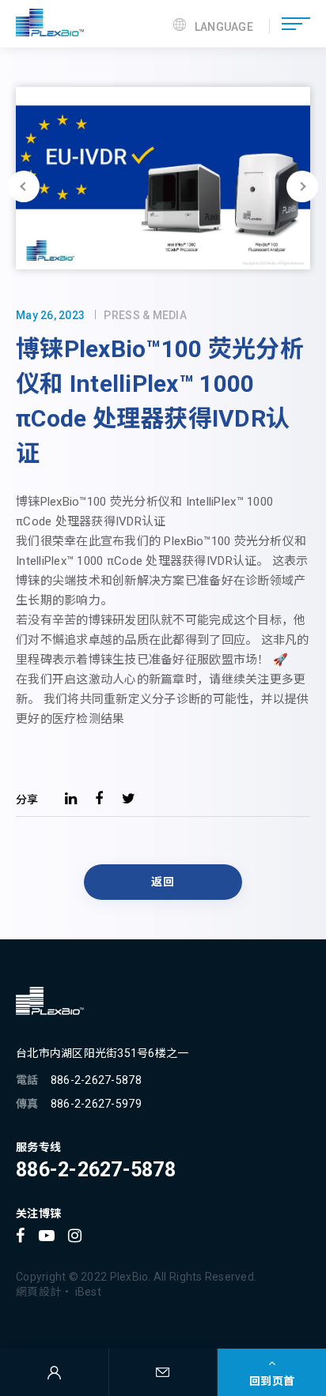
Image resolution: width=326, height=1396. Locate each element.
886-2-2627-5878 (96, 1080)
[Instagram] (75, 1235)
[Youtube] (47, 1235)
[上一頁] (24, 186)
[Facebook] (99, 798)
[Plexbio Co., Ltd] (50, 24)
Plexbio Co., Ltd (50, 1001)
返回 (162, 881)
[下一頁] (302, 186)
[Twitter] (128, 798)
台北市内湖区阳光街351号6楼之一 (102, 1053)
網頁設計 (38, 1291)
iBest (88, 1291)
